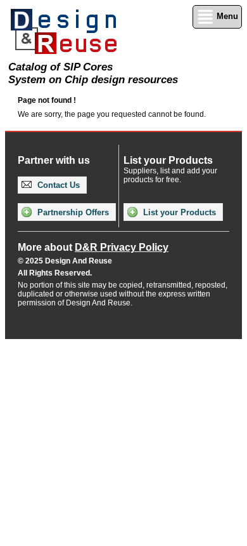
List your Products (178, 212)
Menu (226, 16)
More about (93, 247)
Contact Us (57, 185)
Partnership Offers (72, 212)
